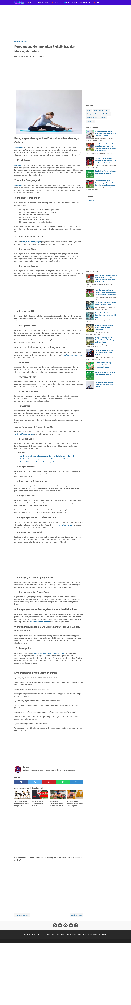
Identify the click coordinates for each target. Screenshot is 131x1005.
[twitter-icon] (60, 925)
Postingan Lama (76, 915)
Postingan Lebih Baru (22, 915)
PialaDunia (106, 114)
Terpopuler (90, 121)
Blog (95, 110)
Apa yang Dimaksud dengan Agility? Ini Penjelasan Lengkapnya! (104, 327)
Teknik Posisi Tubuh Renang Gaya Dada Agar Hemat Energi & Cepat (105, 315)
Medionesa (91, 200)
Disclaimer (60, 934)
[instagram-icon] (65, 925)
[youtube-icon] (71, 925)
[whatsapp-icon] (76, 925)
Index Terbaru (82, 934)
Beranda (27, 934)
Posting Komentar (38, 56)
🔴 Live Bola (56, 2)
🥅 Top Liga (84, 2)
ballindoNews (92, 934)
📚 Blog (96, 2)
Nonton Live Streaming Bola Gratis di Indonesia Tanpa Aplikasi (104, 352)
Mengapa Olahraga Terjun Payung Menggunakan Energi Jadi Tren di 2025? (104, 340)
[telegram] (76, 782)
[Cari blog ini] (115, 2)
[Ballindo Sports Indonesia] (19, 2)
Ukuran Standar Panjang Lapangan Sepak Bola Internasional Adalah (103, 365)
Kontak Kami (41, 934)
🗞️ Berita (31, 2)
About (33, 934)
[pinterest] (49, 782)
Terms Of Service (70, 934)
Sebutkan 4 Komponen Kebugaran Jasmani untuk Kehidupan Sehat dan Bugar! (45, 459)
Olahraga (97, 114)
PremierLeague (92, 117)
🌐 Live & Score (69, 2)
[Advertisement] (65, 22)
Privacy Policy (51, 934)
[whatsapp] (63, 782)
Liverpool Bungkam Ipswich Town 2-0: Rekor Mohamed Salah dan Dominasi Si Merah (106, 161)
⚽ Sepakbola (43, 2)
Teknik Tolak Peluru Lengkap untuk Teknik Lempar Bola (38, 462)
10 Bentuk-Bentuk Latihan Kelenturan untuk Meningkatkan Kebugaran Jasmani (105, 134)
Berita (89, 110)
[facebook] (21, 782)
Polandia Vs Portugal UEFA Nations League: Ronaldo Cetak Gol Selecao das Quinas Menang (105, 183)
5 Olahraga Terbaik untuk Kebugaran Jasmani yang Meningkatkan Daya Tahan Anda (47, 456)
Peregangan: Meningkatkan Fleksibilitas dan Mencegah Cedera (104, 384)
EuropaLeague (104, 110)
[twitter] (35, 782)
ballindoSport (102, 934)
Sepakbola (103, 117)
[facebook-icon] (55, 925)
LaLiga (89, 114)
